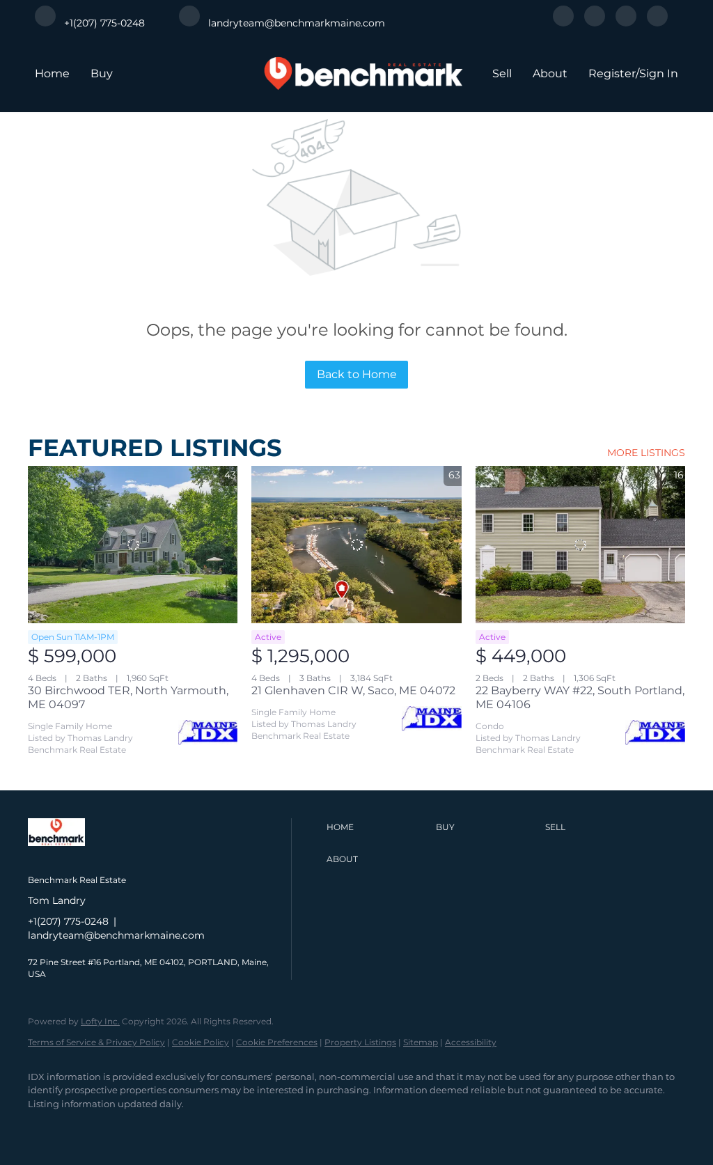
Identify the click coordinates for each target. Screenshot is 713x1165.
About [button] (550, 73)
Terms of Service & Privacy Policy (96, 1042)
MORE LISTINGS (646, 452)
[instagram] (626, 22)
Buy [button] (102, 73)
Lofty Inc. (100, 1021)
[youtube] (657, 22)
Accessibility (470, 1042)
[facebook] (563, 22)
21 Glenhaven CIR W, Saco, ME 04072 (353, 690)
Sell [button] (502, 73)
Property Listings (360, 1042)
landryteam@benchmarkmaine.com (116, 935)
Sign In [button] (658, 73)
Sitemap (420, 1042)
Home (52, 73)
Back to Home (357, 374)
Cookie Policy (200, 1042)
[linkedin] (594, 22)
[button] (378, 827)
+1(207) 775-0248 (68, 921)
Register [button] (612, 73)
